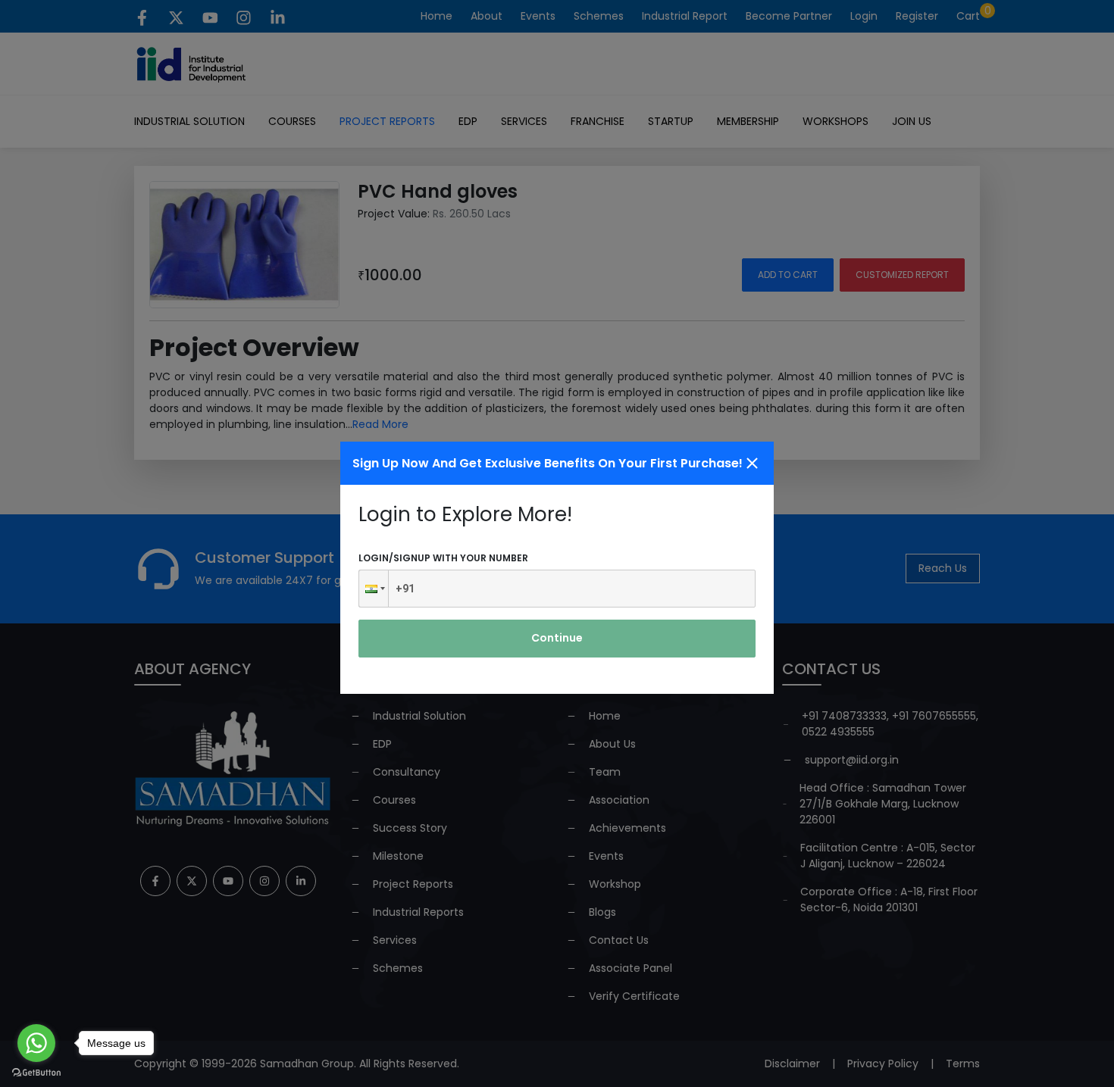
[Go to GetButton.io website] (36, 1071)
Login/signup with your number (443, 557)
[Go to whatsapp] (36, 1043)
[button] (373, 588)
